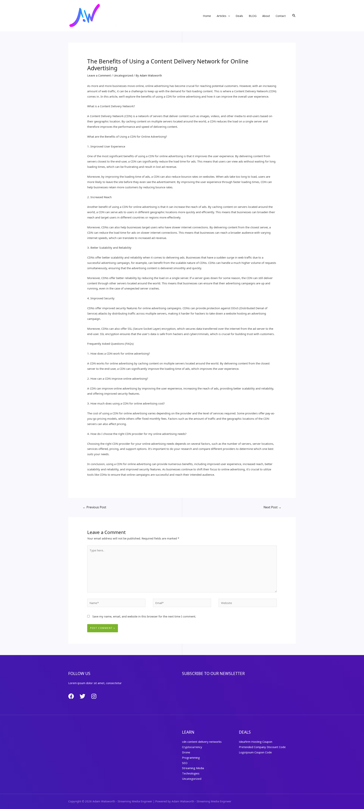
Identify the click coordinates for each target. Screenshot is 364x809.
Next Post (272, 507)
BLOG (253, 16)
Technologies (190, 773)
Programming (191, 757)
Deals (239, 16)
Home (207, 16)
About (266, 16)
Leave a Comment (99, 75)
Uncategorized (123, 75)
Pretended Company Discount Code (262, 747)
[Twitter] (82, 696)
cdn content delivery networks (202, 742)
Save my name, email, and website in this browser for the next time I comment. (144, 616)
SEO (184, 763)
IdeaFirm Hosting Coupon (255, 742)
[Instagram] (94, 696)
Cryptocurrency (192, 747)
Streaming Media (193, 768)
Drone (186, 752)
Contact (281, 16)
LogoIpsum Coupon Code (255, 752)
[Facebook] (71, 696)
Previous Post (94, 507)
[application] (228, 15)
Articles (221, 16)
